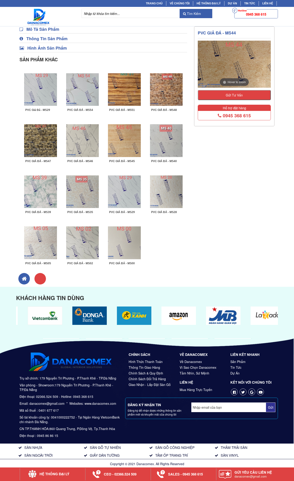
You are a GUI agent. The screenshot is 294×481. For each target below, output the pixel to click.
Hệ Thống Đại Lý (209, 3)
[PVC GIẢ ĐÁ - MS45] (124, 140)
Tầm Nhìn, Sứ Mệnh (194, 373)
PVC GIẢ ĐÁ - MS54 (80, 110)
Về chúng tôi (179, 3)
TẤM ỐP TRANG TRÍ (171, 455)
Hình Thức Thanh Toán (146, 361)
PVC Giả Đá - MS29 (37, 110)
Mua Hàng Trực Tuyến (196, 389)
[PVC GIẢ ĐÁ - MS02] (82, 242)
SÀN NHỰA (33, 447)
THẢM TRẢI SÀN (234, 447)
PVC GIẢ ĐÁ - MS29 (122, 212)
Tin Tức (235, 367)
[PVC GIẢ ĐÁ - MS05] (40, 242)
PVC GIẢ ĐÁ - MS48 (164, 110)
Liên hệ (267, 3)
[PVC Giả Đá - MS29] (40, 89)
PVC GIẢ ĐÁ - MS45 (122, 161)
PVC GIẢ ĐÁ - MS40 (164, 161)
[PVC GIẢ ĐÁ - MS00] (124, 242)
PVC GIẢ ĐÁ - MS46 (80, 161)
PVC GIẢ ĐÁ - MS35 (80, 212)
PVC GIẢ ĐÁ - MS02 (80, 263)
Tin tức (249, 3)
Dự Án (232, 3)
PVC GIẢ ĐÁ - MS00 (122, 263)
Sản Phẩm (238, 361)
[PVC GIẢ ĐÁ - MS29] (124, 191)
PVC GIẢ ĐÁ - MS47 (38, 161)
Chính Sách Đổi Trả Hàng (147, 379)
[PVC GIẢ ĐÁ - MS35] (82, 191)
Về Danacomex (191, 361)
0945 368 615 (236, 115)
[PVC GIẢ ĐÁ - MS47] (40, 140)
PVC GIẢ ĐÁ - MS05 (38, 263)
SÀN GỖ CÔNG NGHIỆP (175, 447)
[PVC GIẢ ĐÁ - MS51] (124, 89)
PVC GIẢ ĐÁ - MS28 (164, 212)
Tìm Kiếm (193, 13)
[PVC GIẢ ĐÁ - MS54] (82, 89)
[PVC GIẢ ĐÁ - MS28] (166, 191)
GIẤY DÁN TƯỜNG (105, 455)
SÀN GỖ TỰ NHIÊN (105, 447)
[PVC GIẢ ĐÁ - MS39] (40, 191)
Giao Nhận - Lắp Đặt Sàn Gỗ (150, 384)
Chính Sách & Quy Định (146, 373)
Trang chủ (154, 3)
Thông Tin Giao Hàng (144, 367)
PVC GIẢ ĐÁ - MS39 (38, 212)
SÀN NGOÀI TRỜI (38, 455)
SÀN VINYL (230, 455)
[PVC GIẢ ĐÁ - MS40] (166, 140)
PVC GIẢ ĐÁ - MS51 (122, 110)
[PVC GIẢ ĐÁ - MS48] (166, 89)
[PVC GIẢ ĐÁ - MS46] (82, 140)
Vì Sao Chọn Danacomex (198, 367)
